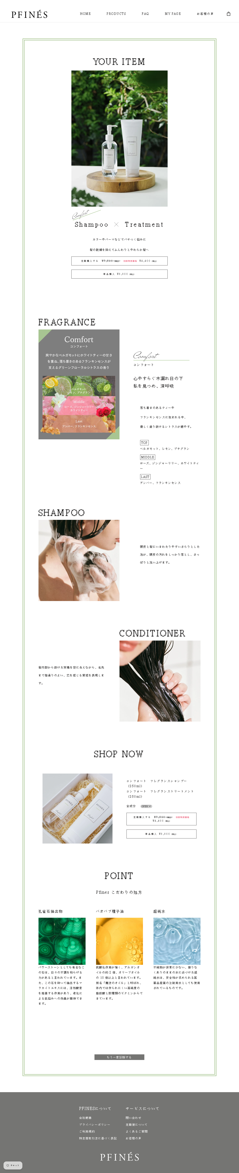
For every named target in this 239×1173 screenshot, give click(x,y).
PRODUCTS (116, 13)
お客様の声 (205, 13)
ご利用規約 (87, 1131)
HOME (85, 13)
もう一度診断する (119, 1057)
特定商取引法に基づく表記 (98, 1138)
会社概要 (85, 1117)
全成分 (137, 805)
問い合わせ (134, 1117)
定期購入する (116, 261)
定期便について (137, 1124)
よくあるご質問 (137, 1131)
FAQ (145, 13)
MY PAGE (173, 13)
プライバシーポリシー (95, 1124)
